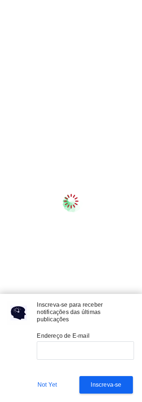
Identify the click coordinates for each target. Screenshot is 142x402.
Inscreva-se (106, 385)
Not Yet (47, 385)
